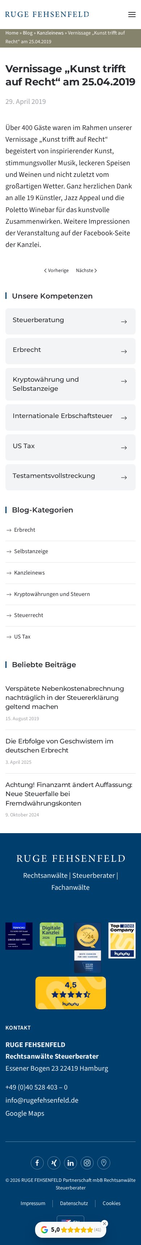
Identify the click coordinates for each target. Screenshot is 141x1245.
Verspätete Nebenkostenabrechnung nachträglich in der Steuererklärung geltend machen (64, 698)
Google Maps (24, 1113)
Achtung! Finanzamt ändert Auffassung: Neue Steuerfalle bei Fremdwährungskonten (68, 794)
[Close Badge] (104, 1223)
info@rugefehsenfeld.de (41, 1100)
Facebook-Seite (107, 233)
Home (11, 33)
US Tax (22, 637)
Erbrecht (24, 530)
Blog (28, 33)
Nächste (84, 270)
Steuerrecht (28, 615)
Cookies (111, 1203)
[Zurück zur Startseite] (47, 14)
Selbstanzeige (31, 551)
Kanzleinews (50, 33)
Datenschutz (74, 1203)
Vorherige (58, 270)
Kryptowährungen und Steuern (52, 594)
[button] (132, 14)
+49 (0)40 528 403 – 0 (36, 1087)
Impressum (33, 1203)
